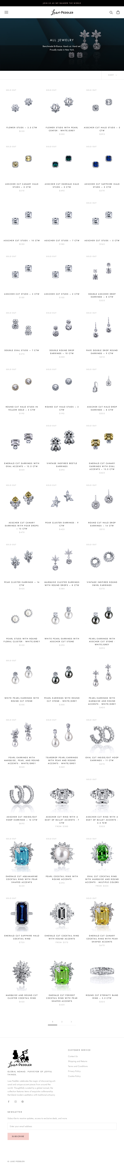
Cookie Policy (74, 1076)
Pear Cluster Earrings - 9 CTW (62, 524)
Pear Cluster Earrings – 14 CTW (21, 584)
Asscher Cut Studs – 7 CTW (62, 240)
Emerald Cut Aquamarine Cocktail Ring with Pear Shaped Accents (22, 879)
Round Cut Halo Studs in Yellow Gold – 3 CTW (22, 408)
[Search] (111, 12)
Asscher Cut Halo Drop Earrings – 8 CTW (102, 408)
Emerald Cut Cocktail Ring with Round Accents (62, 937)
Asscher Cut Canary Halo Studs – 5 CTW (22, 185)
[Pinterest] (22, 1101)
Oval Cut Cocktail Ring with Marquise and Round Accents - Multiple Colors (102, 879)
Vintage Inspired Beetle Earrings (62, 465)
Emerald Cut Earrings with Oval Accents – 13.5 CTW (21, 465)
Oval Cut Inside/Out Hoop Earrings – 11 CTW (102, 759)
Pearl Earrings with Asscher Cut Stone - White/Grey (102, 641)
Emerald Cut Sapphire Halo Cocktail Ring (21, 937)
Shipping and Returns (77, 1061)
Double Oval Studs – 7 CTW (22, 350)
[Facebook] (9, 1101)
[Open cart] (118, 12)
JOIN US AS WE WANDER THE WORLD (62, 3)
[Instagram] (16, 1101)
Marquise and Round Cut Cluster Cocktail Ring (22, 997)
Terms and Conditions (78, 1066)
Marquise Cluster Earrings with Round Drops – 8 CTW (62, 584)
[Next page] (71, 1021)
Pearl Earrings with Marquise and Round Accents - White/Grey (102, 701)
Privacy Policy (74, 1071)
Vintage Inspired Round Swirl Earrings (102, 584)
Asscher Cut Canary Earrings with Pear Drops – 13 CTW (22, 525)
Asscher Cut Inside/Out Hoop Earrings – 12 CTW (22, 818)
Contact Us (73, 1056)
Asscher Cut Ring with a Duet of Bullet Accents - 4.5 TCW (102, 820)
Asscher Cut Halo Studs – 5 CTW (102, 129)
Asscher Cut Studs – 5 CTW (102, 240)
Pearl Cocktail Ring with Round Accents (62, 878)
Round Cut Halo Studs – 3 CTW (62, 408)
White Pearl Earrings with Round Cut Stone (22, 699)
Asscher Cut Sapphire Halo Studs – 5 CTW (102, 185)
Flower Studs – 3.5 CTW (22, 127)
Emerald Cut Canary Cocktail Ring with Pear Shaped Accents (102, 938)
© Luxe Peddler (16, 1161)
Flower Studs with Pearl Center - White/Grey (62, 129)
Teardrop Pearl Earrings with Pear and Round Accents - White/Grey (62, 760)
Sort (111, 75)
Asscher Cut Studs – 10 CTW (22, 240)
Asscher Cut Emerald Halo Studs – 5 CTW (62, 185)
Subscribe (18, 1136)
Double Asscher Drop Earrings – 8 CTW (102, 295)
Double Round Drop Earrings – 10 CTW (62, 352)
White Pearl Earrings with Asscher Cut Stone (62, 640)
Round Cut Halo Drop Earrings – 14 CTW (102, 524)
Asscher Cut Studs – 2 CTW (62, 294)
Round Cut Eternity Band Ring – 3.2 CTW (102, 997)
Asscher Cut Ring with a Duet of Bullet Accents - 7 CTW (62, 820)
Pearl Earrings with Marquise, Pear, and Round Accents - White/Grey (22, 760)
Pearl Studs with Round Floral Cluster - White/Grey (22, 640)
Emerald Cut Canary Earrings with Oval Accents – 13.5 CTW (102, 466)
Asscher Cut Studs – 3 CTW (21, 294)
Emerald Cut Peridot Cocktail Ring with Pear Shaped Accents (62, 998)
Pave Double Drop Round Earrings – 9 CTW (102, 352)
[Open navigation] (6, 12)
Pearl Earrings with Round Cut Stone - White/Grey (62, 699)
